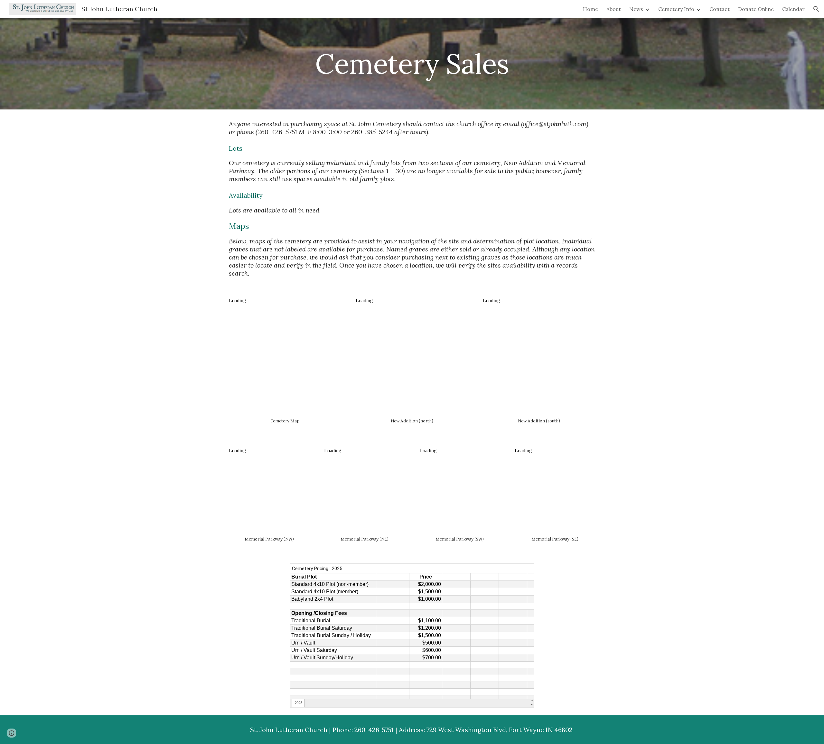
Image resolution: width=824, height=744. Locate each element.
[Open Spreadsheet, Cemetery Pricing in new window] (522, 571)
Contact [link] (719, 9)
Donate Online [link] (756, 9)
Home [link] (590, 9)
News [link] (636, 9)
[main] (412, 63)
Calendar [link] (793, 9)
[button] (816, 9)
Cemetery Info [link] (676, 9)
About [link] (613, 9)
